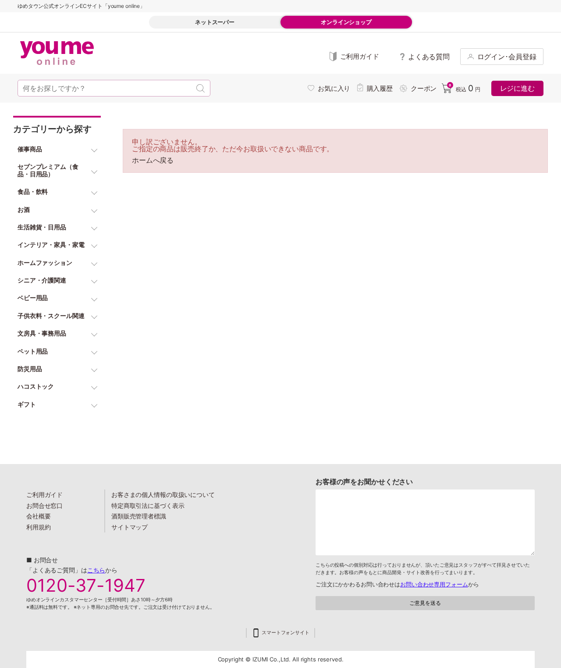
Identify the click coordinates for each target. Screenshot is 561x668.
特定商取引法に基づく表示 (147, 505)
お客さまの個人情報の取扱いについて (163, 494)
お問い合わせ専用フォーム (434, 584)
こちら (96, 570)
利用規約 (38, 527)
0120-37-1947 (86, 585)
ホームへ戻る (153, 160)
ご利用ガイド (44, 494)
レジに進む (517, 88)
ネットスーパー (214, 21)
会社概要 (38, 516)
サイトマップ (129, 527)
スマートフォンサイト (285, 632)
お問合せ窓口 (44, 505)
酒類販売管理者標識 (138, 516)
